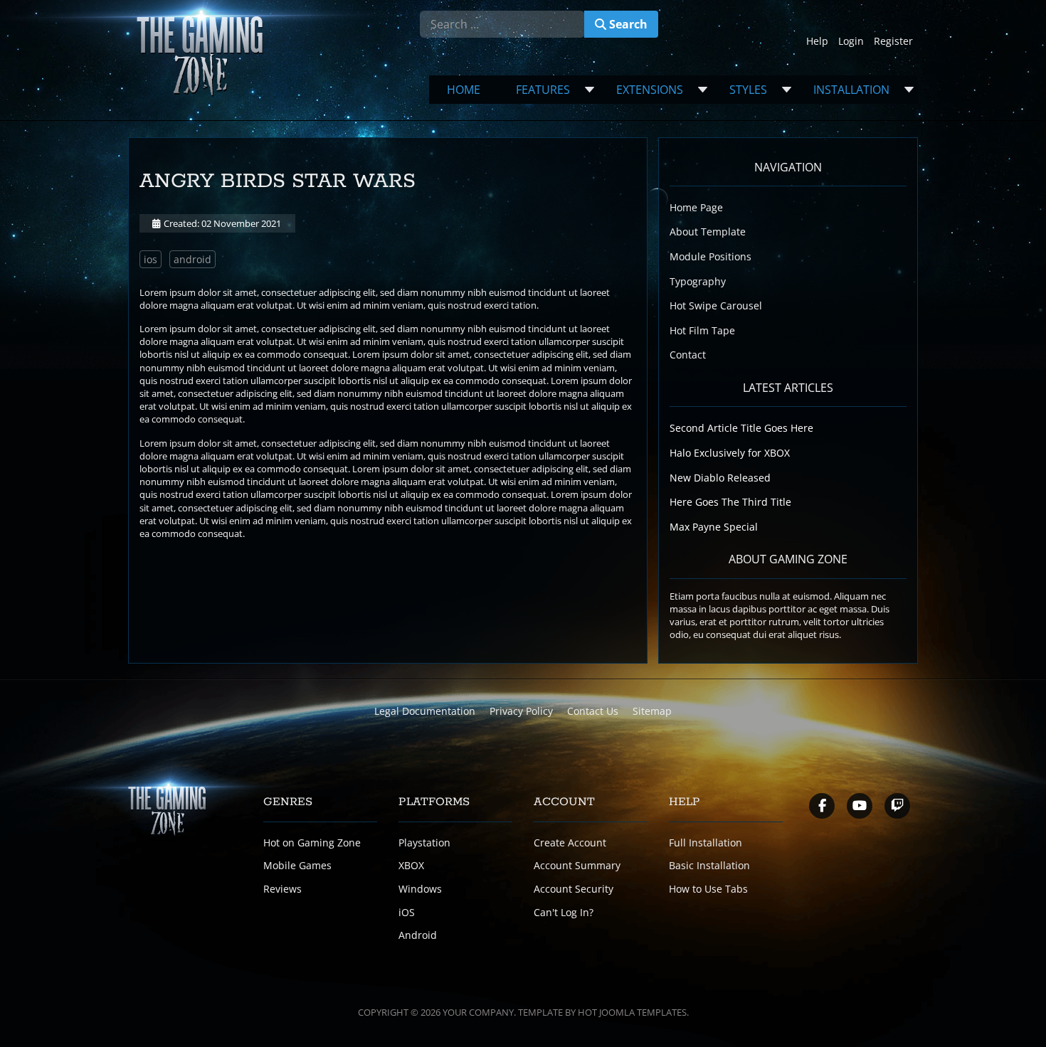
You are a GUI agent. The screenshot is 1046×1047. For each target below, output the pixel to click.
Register (893, 41)
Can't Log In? (563, 912)
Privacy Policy (521, 711)
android (192, 259)
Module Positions (710, 256)
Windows (420, 888)
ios (150, 259)
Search (627, 24)
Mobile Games (297, 865)
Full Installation (705, 842)
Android (417, 935)
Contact (688, 354)
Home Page (696, 207)
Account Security (573, 888)
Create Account (570, 842)
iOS (406, 912)
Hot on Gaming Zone (312, 842)
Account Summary (577, 865)
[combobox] (502, 24)
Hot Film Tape (702, 330)
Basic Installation (709, 865)
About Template (708, 231)
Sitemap (652, 711)
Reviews (282, 888)
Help (817, 41)
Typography (698, 281)
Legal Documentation (424, 711)
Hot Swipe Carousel (716, 305)
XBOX (411, 865)
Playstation (424, 842)
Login (851, 41)
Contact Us (592, 711)
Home (463, 89)
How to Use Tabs (708, 888)
